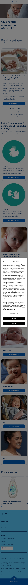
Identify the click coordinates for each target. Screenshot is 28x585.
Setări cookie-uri (14, 313)
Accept (14, 318)
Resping (14, 323)
